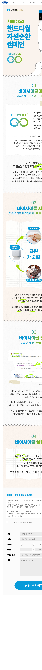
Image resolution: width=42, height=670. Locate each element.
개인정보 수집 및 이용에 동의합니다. (22, 522)
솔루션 (29, 2)
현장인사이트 (35, 2)
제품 (24, 2)
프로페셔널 (12, 2)
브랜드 (18, 2)
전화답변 (26, 544)
